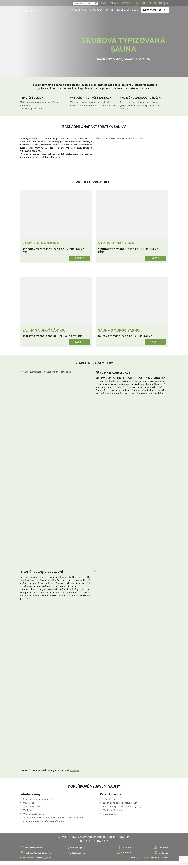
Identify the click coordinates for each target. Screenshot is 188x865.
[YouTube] (160, 3)
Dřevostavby (79, 10)
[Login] (168, 3)
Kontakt (126, 3)
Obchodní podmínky (36, 858)
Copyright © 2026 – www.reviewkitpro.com (149, 858)
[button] (170, 3)
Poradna (114, 3)
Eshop (110, 10)
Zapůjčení (96, 10)
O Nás (104, 3)
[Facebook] (144, 3)
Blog (135, 10)
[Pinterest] (155, 3)
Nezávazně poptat (155, 10)
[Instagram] (149, 3)
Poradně (74, 770)
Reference (123, 10)
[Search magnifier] (96, 3)
